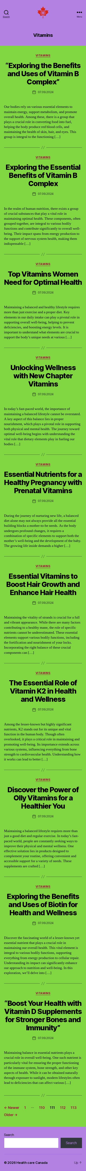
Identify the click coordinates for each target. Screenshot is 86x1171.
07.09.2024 (46, 92)
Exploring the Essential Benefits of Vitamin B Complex (43, 175)
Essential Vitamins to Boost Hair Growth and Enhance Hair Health (43, 584)
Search (9, 1135)
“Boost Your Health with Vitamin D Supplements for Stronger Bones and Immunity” (43, 1015)
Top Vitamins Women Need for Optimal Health (43, 278)
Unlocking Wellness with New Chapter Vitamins (43, 375)
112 (63, 1108)
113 (73, 1108)
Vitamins (43, 55)
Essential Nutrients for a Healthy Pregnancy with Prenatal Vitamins (43, 482)
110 (42, 1108)
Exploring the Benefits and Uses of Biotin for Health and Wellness (43, 904)
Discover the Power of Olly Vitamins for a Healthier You (43, 797)
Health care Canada (31, 1163)
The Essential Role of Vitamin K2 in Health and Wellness (43, 691)
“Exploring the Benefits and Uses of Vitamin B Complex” (43, 73)
